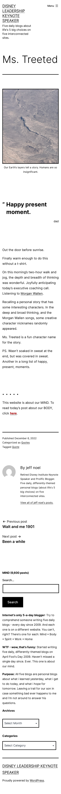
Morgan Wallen (32, 293)
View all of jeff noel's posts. (36, 502)
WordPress (37, 780)
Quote (15, 446)
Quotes (25, 442)
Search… (8, 580)
